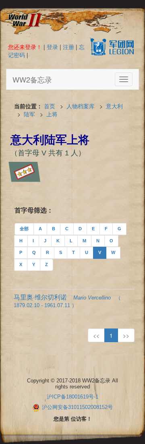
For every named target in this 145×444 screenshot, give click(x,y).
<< (96, 335)
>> (126, 335)
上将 (52, 114)
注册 (68, 47)
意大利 (114, 106)
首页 (49, 106)
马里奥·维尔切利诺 (67, 300)
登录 (52, 47)
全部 (24, 228)
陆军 (29, 114)
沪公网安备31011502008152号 (77, 407)
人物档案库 (80, 106)
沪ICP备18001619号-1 (72, 397)
